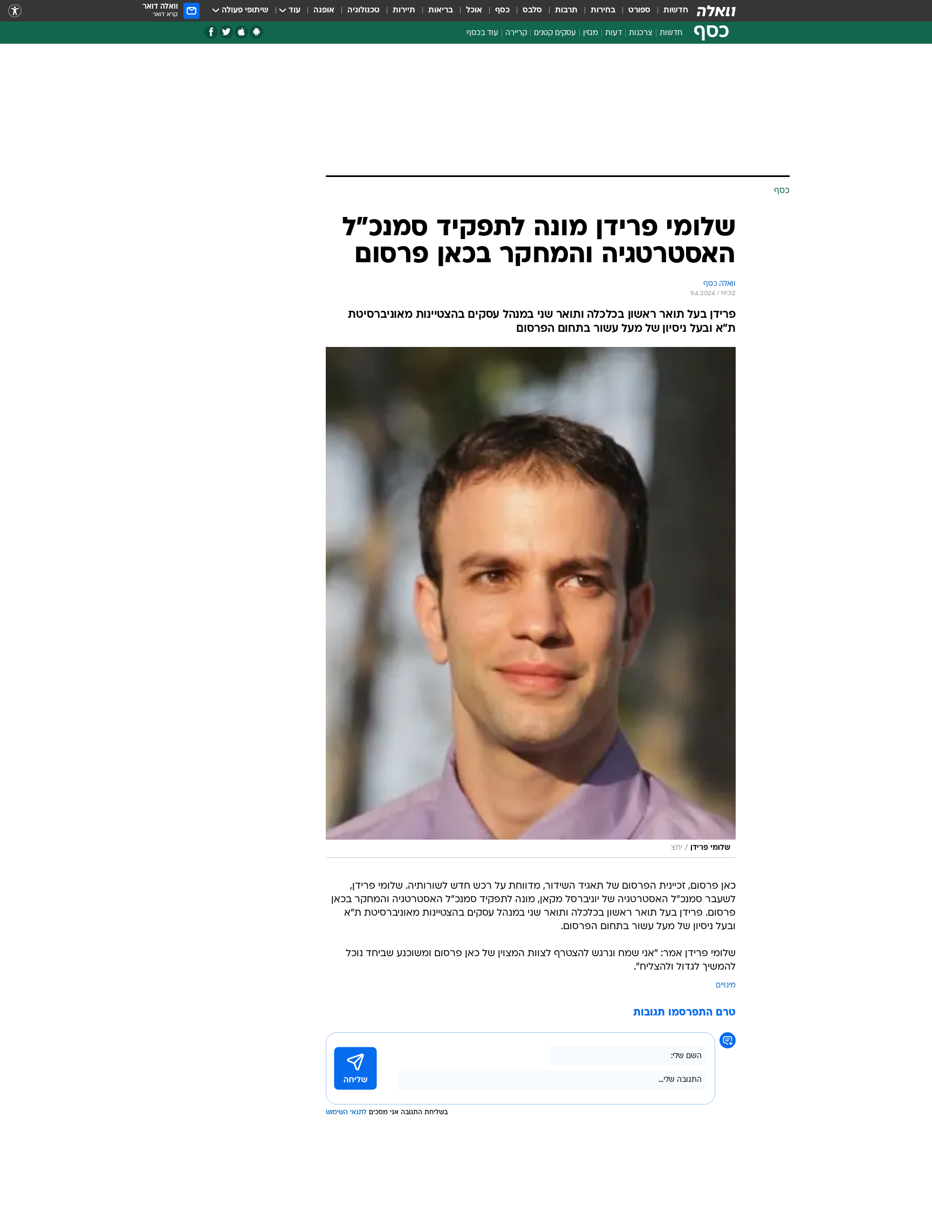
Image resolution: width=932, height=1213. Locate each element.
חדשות (675, 10)
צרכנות (641, 33)
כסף (502, 10)
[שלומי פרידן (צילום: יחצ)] (531, 602)
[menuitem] (669, 11)
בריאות (440, 10)
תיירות (404, 10)
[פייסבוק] (211, 32)
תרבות (566, 10)
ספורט (639, 10)
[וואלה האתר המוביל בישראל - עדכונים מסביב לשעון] (716, 10)
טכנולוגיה (363, 10)
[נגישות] (15, 11)
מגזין (590, 33)
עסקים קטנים (555, 33)
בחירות (603, 10)
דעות (613, 33)
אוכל (474, 10)
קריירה (516, 33)
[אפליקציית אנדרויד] (256, 32)
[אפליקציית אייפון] (241, 32)
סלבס (532, 10)
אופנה (323, 10)
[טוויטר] (226, 32)
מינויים (726, 985)
